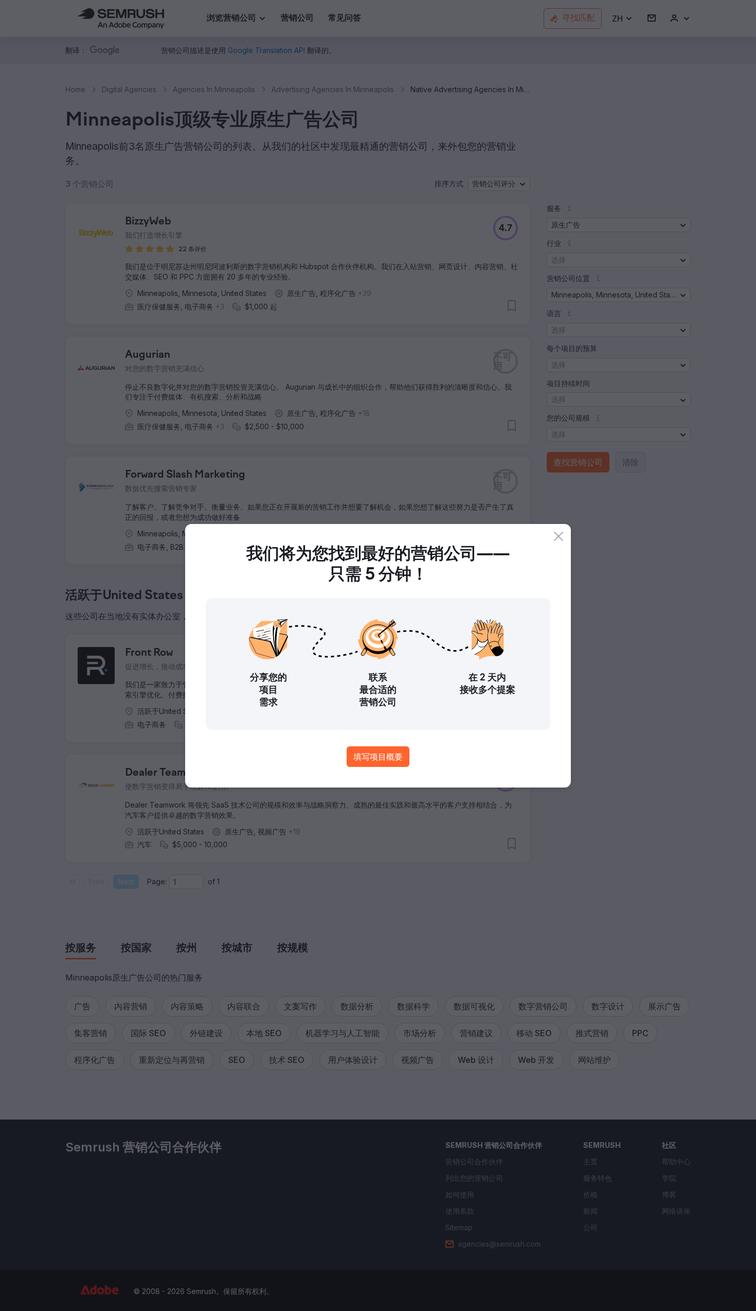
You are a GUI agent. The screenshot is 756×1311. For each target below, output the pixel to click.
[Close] (558, 536)
